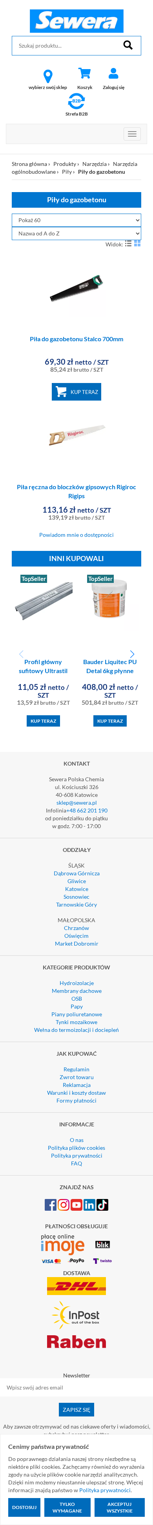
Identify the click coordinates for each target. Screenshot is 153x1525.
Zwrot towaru (77, 1077)
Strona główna (29, 163)
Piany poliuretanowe (76, 1014)
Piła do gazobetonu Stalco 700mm (76, 338)
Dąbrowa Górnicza (77, 873)
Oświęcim (76, 935)
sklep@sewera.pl (76, 802)
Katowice (76, 888)
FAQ (76, 1163)
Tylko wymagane (67, 1507)
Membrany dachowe (77, 990)
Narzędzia (94, 163)
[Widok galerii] (137, 243)
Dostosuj (24, 1507)
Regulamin (76, 1069)
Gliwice (76, 881)
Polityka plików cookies (76, 1147)
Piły (67, 171)
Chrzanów (76, 928)
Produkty (64, 163)
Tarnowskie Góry (76, 904)
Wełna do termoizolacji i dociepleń (76, 1029)
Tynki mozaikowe (76, 1022)
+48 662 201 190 (86, 810)
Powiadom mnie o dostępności (76, 534)
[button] (132, 654)
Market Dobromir (76, 943)
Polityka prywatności (76, 1155)
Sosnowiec (76, 896)
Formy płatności (76, 1100)
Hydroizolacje (77, 983)
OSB (76, 998)
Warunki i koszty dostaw (76, 1092)
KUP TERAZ (84, 392)
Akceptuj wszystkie (120, 1507)
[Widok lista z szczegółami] (128, 243)
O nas (77, 1140)
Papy (77, 1006)
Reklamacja (77, 1084)
